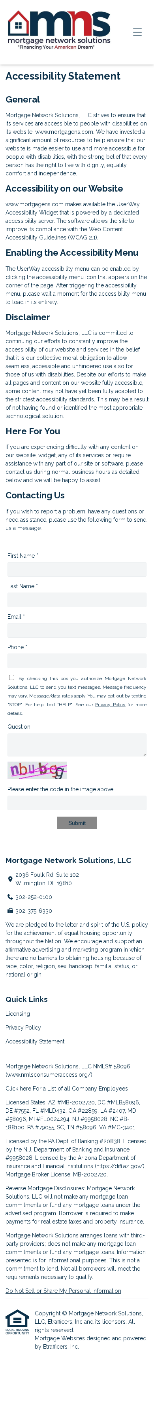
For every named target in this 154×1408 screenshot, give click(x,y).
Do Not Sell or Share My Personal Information (63, 1291)
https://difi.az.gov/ (119, 1166)
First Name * (23, 556)
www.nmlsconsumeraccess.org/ (49, 1075)
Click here (18, 1088)
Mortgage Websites (60, 1338)
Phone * (17, 647)
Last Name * (23, 586)
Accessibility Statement (35, 1041)
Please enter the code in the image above (60, 789)
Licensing (18, 1014)
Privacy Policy (110, 704)
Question (19, 727)
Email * (16, 617)
